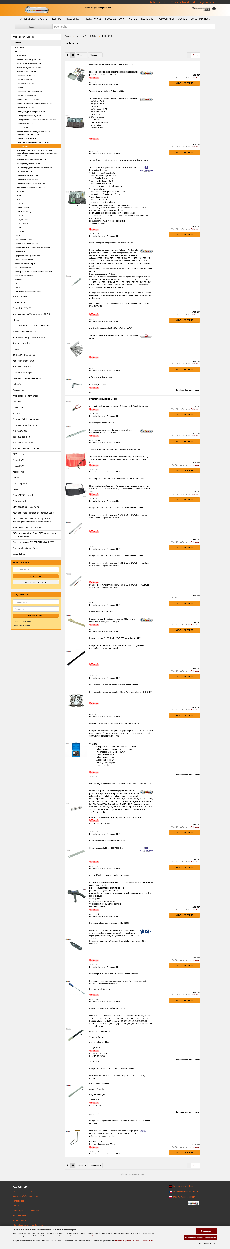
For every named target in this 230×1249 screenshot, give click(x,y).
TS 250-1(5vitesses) (23, 212)
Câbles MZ (18, 477)
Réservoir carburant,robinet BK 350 (31, 160)
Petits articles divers (23, 268)
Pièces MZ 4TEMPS (115, 19)
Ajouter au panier (184, 83)
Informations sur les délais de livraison (28, 1225)
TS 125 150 (19, 204)
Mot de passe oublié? (21, 625)
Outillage (17, 401)
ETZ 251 (18, 200)
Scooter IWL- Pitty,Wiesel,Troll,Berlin (29, 337)
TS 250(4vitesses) (22, 208)
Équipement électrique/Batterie (27, 256)
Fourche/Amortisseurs (24, 260)
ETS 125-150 (20, 232)
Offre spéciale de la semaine (26, 507)
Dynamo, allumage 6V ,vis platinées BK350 (34, 104)
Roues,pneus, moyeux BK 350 (29, 164)
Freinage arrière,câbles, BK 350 (29, 116)
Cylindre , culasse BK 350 (27, 96)
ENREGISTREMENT (35, 615)
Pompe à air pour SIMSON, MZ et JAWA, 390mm (109, 556)
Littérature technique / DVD (25, 372)
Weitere (133, 19)
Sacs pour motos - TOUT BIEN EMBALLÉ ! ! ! (33, 542)
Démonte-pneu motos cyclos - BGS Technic (107, 974)
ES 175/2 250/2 (21, 224)
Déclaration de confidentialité (89, 1236)
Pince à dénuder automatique (101, 875)
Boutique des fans (21, 437)
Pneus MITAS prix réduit (24, 495)
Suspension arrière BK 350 (27, 176)
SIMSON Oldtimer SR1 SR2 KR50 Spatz (31, 325)
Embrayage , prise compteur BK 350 (31, 112)
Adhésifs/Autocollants (23, 361)
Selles (17, 284)
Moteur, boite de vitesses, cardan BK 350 (33, 142)
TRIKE (15, 489)
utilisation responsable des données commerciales (134, 1241)
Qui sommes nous (200, 19)
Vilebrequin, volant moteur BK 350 (31, 188)
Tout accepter (207, 1231)
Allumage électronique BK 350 (29, 60)
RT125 (16, 320)
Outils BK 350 (22, 146)
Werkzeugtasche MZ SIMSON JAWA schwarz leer (109, 479)
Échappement (20, 252)
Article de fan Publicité (33, 19)
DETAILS (93, 77)
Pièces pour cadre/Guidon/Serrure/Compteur (33, 272)
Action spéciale (20, 501)
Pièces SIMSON (73, 19)
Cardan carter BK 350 (25, 84)
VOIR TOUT (19, 48)
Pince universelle (96, 399)
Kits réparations (20, 431)
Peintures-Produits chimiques (26, 425)
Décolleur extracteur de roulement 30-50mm (107, 685)
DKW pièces (18, 454)
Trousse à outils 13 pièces (100, 91)
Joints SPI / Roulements (24, 355)
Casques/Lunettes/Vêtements (27, 378)
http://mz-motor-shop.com (184, 1197)
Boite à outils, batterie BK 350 (29, 68)
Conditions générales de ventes (25, 1196)
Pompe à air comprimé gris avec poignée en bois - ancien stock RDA (117, 1121)
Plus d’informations (207, 1243)
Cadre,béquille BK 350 (26, 76)
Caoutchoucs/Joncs (23, 240)
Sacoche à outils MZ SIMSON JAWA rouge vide (108, 449)
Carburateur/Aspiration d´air (26, 244)
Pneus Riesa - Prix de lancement (28, 527)
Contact (16, 1206)
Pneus (16, 349)
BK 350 (18, 52)
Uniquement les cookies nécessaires (200, 1238)
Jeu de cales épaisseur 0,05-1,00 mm (104, 328)
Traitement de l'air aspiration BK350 (31, 184)
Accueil (182, 19)
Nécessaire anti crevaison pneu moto (104, 64)
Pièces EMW (18, 460)
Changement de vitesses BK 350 (30, 92)
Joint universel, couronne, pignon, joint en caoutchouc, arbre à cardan (34, 133)
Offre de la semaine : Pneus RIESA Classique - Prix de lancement (34, 535)
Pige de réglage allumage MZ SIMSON (105, 243)
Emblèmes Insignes (22, 366)
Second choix (19, 554)
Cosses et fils (19, 407)
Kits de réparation (21, 483)
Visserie (16, 413)
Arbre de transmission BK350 (29, 64)
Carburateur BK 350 (25, 80)
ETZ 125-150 (20, 192)
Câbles (17, 236)
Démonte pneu (95, 423)
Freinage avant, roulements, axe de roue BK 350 (36, 120)
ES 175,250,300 (21, 220)
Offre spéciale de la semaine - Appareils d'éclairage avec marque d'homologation (32, 520)
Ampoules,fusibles (21, 343)
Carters (20, 88)
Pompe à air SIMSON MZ (99, 1008)
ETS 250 (18, 228)
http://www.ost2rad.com (183, 1186)
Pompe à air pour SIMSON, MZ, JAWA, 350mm (108, 638)
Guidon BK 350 (23, 128)
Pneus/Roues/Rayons (24, 276)
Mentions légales (19, 1201)
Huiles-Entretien (20, 384)
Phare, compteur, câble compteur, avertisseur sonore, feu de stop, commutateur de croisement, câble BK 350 (37, 153)
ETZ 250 (18, 196)
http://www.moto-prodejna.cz (185, 1191)
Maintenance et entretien (27, 138)
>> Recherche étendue (35, 582)
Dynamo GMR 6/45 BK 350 (28, 100)
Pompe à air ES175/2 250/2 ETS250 (104, 1068)
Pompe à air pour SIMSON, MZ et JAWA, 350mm (109, 508)
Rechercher (160, 2)
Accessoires (18, 390)
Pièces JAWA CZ (93, 19)
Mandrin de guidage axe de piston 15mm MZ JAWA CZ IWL (113, 783)
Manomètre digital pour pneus (101, 923)
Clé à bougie (94, 377)
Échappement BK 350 (25, 108)
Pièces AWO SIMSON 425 (24, 331)
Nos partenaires (19, 1220)
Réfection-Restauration (23, 442)
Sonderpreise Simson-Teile (25, 548)
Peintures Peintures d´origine (26, 419)
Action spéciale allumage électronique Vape (33, 513)
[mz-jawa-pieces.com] (37, 10)
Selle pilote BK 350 (24, 172)
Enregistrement (205, 2)
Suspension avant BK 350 (27, 180)
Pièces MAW (18, 466)
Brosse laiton (94, 612)
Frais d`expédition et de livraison (26, 1211)
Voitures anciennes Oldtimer (26, 448)
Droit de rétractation (21, 1215)
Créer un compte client (22, 621)
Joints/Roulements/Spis (25, 264)
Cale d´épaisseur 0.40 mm (100, 841)
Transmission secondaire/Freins (28, 292)
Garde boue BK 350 (25, 124)
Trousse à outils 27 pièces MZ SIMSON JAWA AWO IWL (112, 160)
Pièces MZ (56, 19)
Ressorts (18, 280)
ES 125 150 (19, 216)
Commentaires (166, 19)
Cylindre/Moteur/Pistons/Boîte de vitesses (32, 248)
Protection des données (22, 1191)
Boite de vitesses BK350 (26, 72)
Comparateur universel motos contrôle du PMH (108, 723)
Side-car (18, 288)
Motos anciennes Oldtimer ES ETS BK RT (32, 314)
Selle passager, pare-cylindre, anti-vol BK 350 (35, 168)
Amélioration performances (25, 396)
